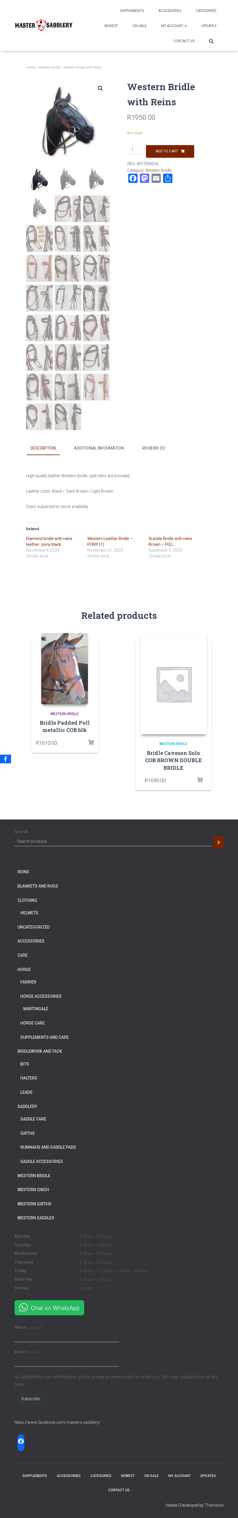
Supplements (132, 11)
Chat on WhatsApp (55, 1307)
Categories (206, 11)
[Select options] (200, 780)
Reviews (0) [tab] (153, 448)
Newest (111, 26)
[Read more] (91, 743)
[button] (100, 88)
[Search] (218, 842)
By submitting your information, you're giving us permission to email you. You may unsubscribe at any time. (116, 1380)
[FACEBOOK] (20, 1441)
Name (28, 1327)
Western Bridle (49, 67)
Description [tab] (43, 448)
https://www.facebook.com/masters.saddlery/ (57, 1422)
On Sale (140, 26)
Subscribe (30, 1398)
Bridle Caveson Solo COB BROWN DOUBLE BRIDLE (173, 760)
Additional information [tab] (99, 448)
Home (30, 67)
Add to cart (167, 151)
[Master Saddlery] (43, 25)
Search (21, 831)
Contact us (183, 41)
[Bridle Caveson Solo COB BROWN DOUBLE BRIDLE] (173, 684)
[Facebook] (5, 759)
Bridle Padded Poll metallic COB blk (65, 726)
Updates (208, 26)
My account (172, 26)
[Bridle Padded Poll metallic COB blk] (64, 668)
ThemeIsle (214, 1505)
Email (28, 1352)
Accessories (169, 11)
